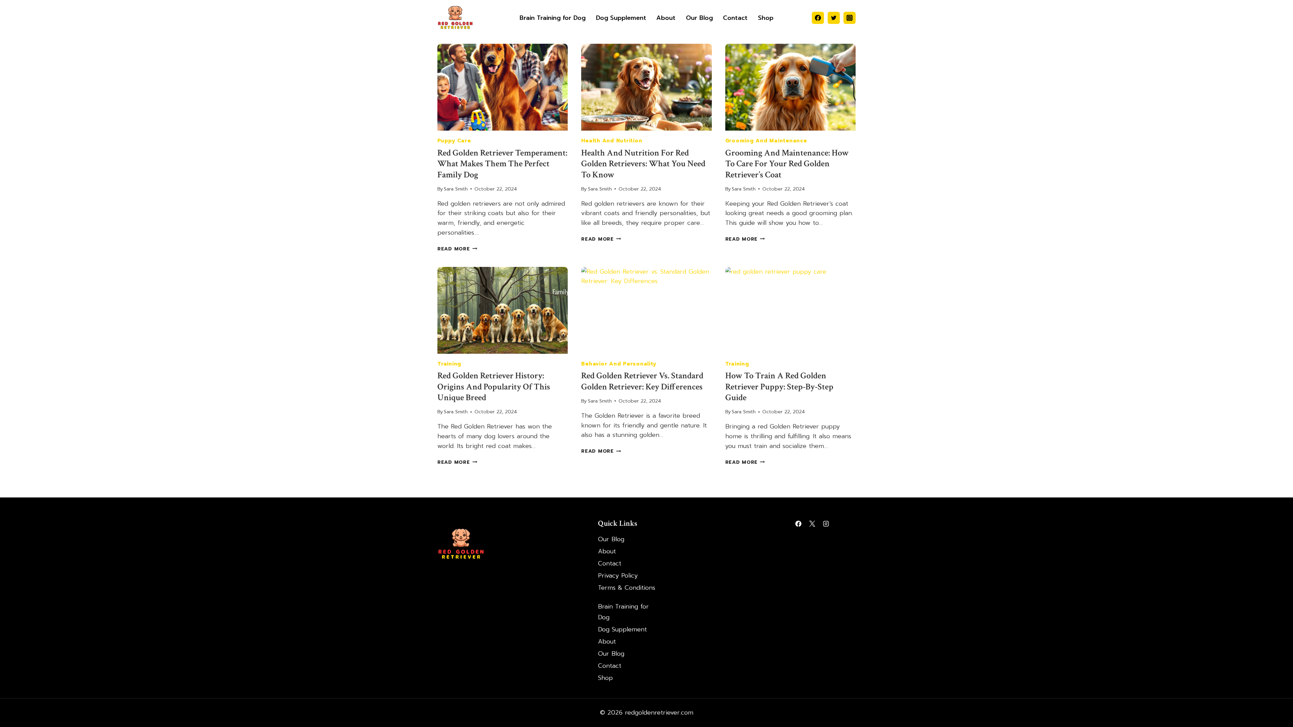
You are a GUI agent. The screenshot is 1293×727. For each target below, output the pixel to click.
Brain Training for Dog (553, 18)
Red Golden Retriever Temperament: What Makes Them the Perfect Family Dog (502, 163)
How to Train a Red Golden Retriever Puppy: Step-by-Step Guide (779, 386)
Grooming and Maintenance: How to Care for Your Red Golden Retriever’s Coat (787, 163)
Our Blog (699, 18)
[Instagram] (849, 18)
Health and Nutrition (611, 140)
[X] (812, 524)
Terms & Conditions (626, 587)
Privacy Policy (618, 575)
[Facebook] (818, 18)
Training (449, 364)
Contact (735, 18)
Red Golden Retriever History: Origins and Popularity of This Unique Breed (493, 386)
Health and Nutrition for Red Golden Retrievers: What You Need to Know (643, 163)
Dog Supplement (621, 18)
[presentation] (502, 87)
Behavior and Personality (618, 364)
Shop (765, 18)
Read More (457, 248)
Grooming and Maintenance (766, 140)
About (665, 18)
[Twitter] (834, 18)
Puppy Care (454, 140)
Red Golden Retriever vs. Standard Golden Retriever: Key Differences (642, 381)
